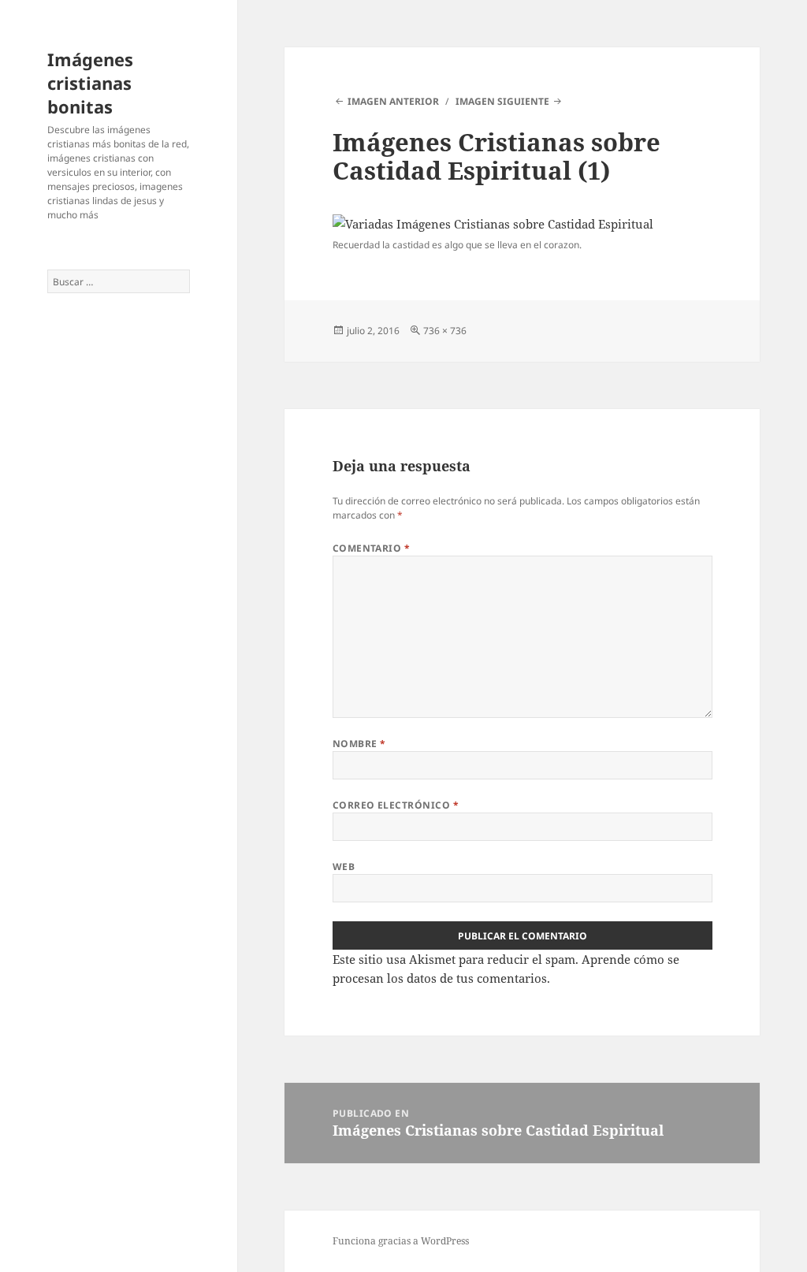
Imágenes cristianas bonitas (90, 82)
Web (344, 866)
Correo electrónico (396, 805)
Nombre (359, 743)
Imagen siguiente (502, 101)
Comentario (372, 548)
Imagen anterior (393, 101)
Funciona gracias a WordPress (401, 1241)
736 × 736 (445, 330)
